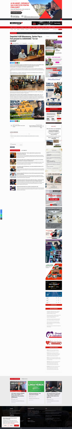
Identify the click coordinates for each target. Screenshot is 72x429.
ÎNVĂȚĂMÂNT (30, 27)
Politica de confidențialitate (31, 421)
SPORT (46, 27)
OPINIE (34, 27)
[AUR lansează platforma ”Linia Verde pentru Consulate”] (36, 386)
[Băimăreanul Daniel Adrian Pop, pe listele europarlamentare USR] (13, 188)
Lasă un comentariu (31, 43)
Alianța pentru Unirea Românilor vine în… (34, 398)
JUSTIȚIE (12, 29)
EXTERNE (31, 29)
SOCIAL (26, 27)
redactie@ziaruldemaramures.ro (15, 413)
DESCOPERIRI (22, 29)
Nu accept (11, 425)
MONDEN (18, 29)
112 (18, 27)
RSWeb (21, 428)
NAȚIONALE (27, 29)
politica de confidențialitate (11, 423)
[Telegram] (14, 63)
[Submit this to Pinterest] (15, 63)
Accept (16, 425)
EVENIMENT (22, 27)
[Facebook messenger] (1, 212)
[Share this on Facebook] (10, 63)
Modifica (5, 425)
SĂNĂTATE (53, 27)
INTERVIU (49, 27)
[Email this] (17, 63)
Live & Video (35, 29)
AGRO (15, 29)
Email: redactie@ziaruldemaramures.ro (33, 19)
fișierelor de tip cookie (15, 422)
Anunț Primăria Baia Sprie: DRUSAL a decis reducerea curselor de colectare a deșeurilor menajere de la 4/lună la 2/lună (53, 358)
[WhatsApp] (1, 215)
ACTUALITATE (15, 27)
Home (11, 27)
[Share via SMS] (19, 63)
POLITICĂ (43, 27)
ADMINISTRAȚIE (38, 27)
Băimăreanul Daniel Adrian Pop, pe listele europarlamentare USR (27, 186)
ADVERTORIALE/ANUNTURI (45, 29)
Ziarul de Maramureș (15, 43)
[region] (11, 422)
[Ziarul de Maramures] (17, 23)
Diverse (39, 29)
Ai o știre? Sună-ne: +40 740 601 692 (21, 19)
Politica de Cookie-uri (30, 420)
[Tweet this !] (12, 63)
